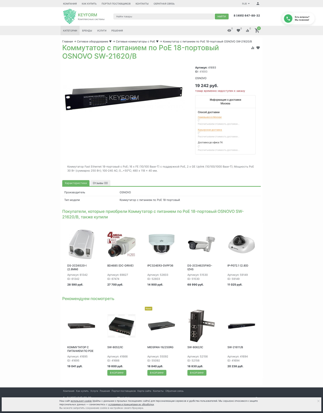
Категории (70, 30)
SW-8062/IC (195, 347)
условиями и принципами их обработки (131, 404)
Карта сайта (144, 390)
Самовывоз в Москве (210, 117)
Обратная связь (164, 3)
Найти (222, 16)
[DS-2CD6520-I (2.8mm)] (81, 244)
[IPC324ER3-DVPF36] (161, 244)
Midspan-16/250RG (160, 347)
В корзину (117, 372)
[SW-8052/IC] (121, 325)
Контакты (142, 3)
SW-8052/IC (115, 347)
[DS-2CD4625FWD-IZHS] (201, 244)
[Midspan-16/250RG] (161, 325)
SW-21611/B (235, 347)
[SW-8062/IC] (201, 325)
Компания (70, 3)
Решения (117, 30)
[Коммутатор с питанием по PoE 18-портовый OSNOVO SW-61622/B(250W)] (81, 325)
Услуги (101, 30)
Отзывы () (100, 183)
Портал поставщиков (116, 3)
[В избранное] (258, 48)
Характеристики (76, 183)
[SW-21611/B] (241, 325)
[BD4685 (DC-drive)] (121, 244)
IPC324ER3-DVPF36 (160, 265)
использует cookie (81, 400)
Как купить (89, 3)
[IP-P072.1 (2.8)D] (241, 244)
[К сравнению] (252, 48)
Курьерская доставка (210, 129)
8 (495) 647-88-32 (247, 15)
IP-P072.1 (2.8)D (237, 265)
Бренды (87, 30)
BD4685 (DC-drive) (120, 265)
